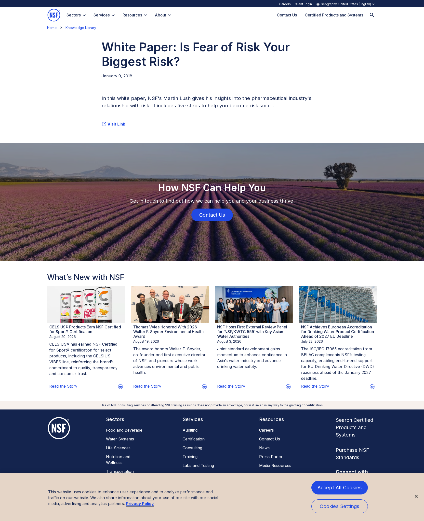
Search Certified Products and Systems (354, 427)
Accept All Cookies (340, 488)
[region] (212, 497)
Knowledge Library (81, 28)
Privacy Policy (140, 503)
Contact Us (269, 439)
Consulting (192, 447)
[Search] (372, 15)
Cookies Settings (339, 506)
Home (52, 28)
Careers (285, 4)
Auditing (190, 430)
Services (101, 15)
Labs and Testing (198, 465)
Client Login (303, 4)
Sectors (73, 15)
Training (190, 456)
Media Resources (275, 465)
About (160, 15)
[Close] (416, 496)
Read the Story (63, 386)
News (264, 447)
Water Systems (120, 439)
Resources (132, 15)
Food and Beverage (124, 430)
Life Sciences (118, 447)
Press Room (270, 456)
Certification (194, 439)
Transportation (120, 471)
